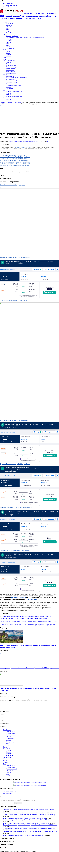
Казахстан (8, 54)
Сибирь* (8, 46)
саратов (35, 618)
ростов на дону (28, 618)
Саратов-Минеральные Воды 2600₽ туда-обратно (15, 162)
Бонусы (4, 59)
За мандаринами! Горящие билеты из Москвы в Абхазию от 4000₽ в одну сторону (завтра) (30, 828)
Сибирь (7, 31)
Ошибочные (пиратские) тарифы (13, 85)
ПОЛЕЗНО (5, 74)
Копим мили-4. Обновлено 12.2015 (14, 96)
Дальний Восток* (10, 48)
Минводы (36, 617)
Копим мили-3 (9, 94)
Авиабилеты (6, 22)
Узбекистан (8, 56)
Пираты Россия (7, 7)
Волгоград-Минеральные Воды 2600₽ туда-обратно (16, 164)
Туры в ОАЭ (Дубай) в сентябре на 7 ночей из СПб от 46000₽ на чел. (23, 835)
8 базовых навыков (10, 79)
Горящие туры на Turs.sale (12, 36)
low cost (10, 617)
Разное (5, 760)
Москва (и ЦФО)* (10, 39)
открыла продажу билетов (23, 147)
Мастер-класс (7, 757)
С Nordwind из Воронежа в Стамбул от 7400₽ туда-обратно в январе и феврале (27, 625)
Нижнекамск (4, 618)
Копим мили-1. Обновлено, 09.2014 (14, 91)
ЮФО (7, 30)
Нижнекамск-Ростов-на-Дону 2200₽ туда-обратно (15, 157)
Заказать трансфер (10, 68)
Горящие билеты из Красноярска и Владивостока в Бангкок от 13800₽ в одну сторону (29, 815)
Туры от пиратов (8, 3)
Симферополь (42, 618)
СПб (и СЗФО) (9, 25)
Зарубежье (5, 50)
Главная (2, 102)
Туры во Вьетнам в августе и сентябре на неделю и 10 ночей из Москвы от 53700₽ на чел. (30, 825)
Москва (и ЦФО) (9, 23)
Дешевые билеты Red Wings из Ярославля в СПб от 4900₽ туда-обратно (24, 813)
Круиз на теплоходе (10, 70)
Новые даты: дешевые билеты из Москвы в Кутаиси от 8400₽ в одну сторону (29, 668)
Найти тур (8, 62)
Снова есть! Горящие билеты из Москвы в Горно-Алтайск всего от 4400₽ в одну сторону (30, 832)
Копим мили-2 (9, 93)
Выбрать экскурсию (10, 71)
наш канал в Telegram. (18, 597)
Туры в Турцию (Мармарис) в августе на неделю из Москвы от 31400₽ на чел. (26, 823)
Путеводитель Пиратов (10, 5)
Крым (26, 617)
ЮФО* (7, 45)
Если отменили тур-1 (11, 84)
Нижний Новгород (13, 618)
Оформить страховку (11, 67)
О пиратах (5, 97)
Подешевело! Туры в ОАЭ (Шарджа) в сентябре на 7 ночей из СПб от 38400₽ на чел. (28, 820)
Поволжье (8, 26)
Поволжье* (8, 42)
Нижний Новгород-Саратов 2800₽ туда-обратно (14, 165)
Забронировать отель (11, 65)
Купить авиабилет (10, 63)
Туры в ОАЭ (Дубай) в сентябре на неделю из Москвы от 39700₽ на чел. (24, 818)
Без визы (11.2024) (10, 76)
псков (21, 618)
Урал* (7, 43)
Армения (8, 53)
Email (1, 717)
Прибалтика (10, 738)
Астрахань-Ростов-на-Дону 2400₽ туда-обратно (14, 160)
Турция (8, 51)
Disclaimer (8, 99)
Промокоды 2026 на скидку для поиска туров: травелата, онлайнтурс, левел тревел (25, 37)
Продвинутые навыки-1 (11, 80)
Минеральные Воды (46, 617)
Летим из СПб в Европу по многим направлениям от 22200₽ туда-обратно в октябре (28, 809)
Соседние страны (11, 742)
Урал (7, 28)
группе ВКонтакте (31, 599)
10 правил (8, 87)
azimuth (5, 617)
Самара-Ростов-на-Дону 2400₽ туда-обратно (13, 158)
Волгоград (21, 617)
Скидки (5, 762)
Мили (4, 90)
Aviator (11, 141)
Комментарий (5, 711)
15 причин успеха (10, 88)
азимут (15, 617)
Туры (4, 34)
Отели (4, 57)
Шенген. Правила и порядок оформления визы (16, 77)
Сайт (1, 720)
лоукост (30, 617)
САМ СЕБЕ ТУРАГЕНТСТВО (9, 60)
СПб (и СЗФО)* (9, 40)
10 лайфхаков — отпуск (11, 82)
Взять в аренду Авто (11, 73)
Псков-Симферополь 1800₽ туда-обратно (12, 155)
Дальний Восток (10, 33)
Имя (1, 714)
